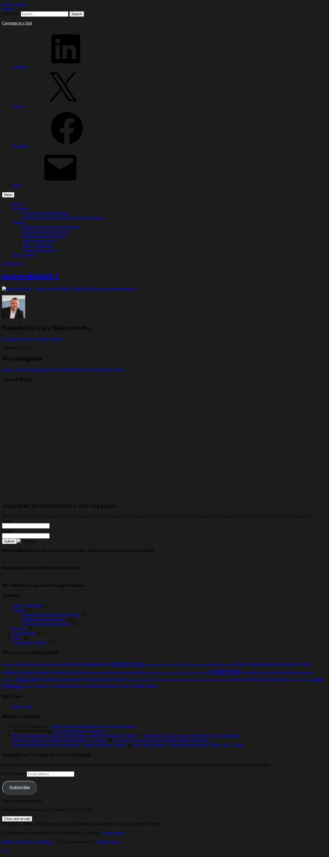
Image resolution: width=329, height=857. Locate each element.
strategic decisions (217, 679)
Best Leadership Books (50, 664)
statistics (201, 679)
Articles (18, 222)
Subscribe (19, 787)
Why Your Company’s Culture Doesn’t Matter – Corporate (59, 740)
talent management (300, 679)
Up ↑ (6, 850)
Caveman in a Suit (17, 23)
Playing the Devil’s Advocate (46, 231)
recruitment (134, 679)
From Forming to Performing (46, 213)
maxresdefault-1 (30, 276)
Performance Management (104, 679)
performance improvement (61, 679)
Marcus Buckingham (286, 672)
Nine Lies (27, 678)
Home (17, 204)
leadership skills (254, 672)
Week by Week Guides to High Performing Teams (63, 218)
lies (268, 672)
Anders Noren (108, 842)
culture (210, 664)
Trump (41, 686)
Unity (17, 638)
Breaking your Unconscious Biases (51, 227)
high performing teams (119, 672)
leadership (225, 671)
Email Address (14, 774)
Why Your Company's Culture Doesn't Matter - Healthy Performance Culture (74, 735)
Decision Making (248, 663)
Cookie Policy (113, 833)
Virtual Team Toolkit (39, 250)
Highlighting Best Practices (45, 236)
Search (7, 9)
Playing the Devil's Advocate (46, 624)
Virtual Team (144, 685)
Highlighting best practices (44, 619)
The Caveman (23, 255)
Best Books (25, 664)
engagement (275, 664)
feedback (293, 664)
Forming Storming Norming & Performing (54, 672)
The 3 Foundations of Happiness (79, 731)
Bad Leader (9, 664)
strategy (235, 679)
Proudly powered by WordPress (28, 842)
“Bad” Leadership (37, 245)
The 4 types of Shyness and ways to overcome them (93, 726)
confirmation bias (156, 664)
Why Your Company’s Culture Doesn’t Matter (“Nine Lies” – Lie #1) (189, 745)
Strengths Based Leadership (265, 679)
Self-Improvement (166, 679)
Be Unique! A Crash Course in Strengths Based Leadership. (192, 735)
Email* (8, 531)
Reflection (148, 679)
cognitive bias (128, 663)
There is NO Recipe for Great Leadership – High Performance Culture (69, 745)
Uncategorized (24, 633)
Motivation (8, 679)
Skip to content (14, 4)
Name (7, 521)
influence (143, 672)
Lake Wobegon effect (196, 672)
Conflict (172, 664)
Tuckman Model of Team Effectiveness (87, 686)
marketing (308, 672)
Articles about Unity (39, 241)
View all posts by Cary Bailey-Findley (33, 339)
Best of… (20, 628)
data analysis (223, 664)
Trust (51, 686)
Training (30, 686)
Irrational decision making (167, 672)
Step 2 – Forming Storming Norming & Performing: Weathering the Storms (63, 369)
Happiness (96, 672)
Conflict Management (191, 664)
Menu (8, 195)
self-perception (186, 679)
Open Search (12, 263)
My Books (21, 208)
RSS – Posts (22, 706)
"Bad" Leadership (27, 605)
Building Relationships (89, 663)
